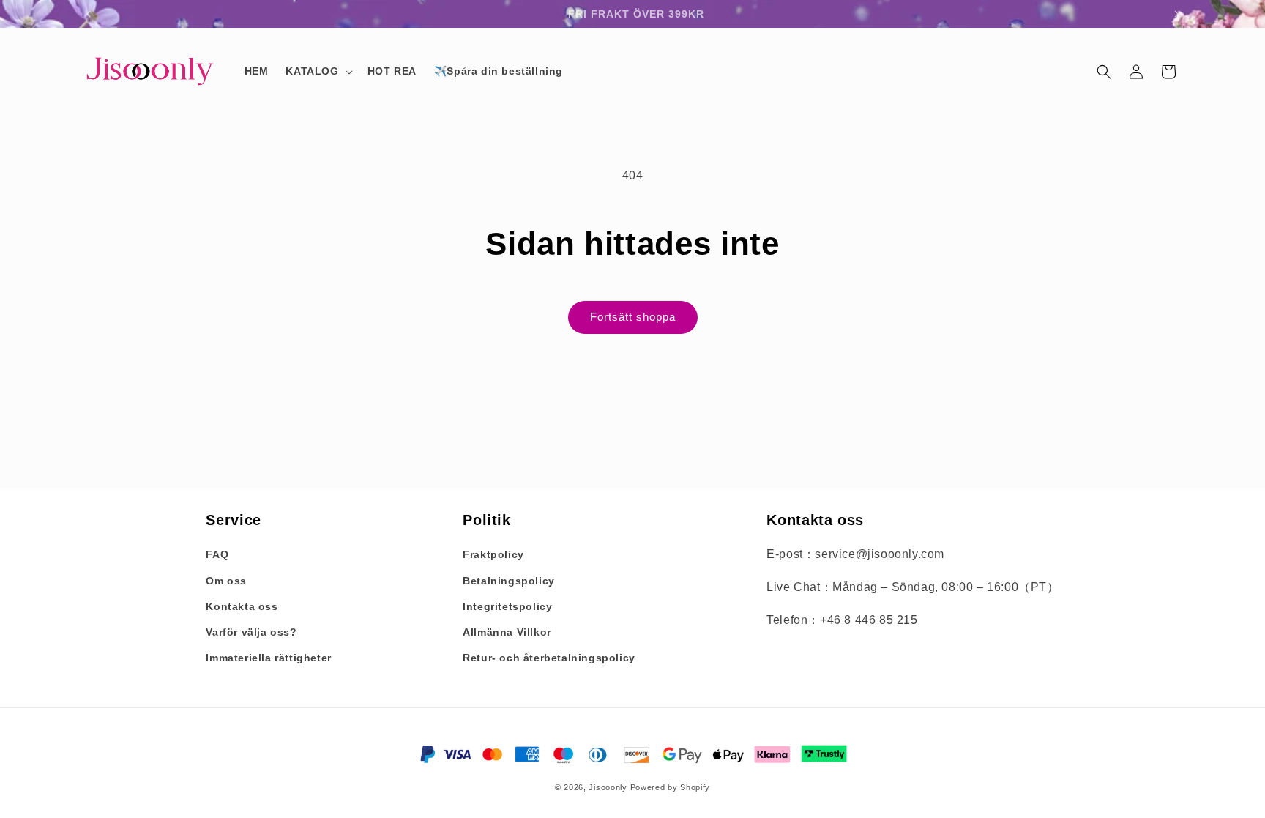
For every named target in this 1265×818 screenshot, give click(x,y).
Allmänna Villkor (507, 632)
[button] (317, 71)
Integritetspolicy (507, 606)
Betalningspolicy (509, 581)
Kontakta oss (241, 606)
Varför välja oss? (251, 632)
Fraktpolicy (493, 554)
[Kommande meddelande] (1176, 14)
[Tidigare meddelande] (88, 14)
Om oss (226, 581)
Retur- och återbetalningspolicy (549, 657)
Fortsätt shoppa (633, 317)
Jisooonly (608, 787)
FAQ (217, 554)
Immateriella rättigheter (268, 657)
